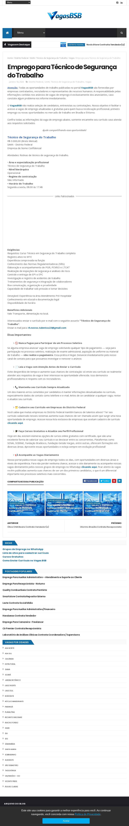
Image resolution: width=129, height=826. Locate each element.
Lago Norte (10, 685)
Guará (8, 674)
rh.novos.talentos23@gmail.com (47, 327)
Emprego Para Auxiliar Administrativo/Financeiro (29, 609)
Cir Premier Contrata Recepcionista (22, 628)
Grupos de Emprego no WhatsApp (23, 549)
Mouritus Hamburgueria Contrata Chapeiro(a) (98, 510)
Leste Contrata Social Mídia (18, 602)
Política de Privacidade (88, 814)
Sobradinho (10, 754)
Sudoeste (9, 760)
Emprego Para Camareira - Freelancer (23, 622)
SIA (6, 733)
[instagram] (117, 3)
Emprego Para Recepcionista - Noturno (24, 583)
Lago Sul (9, 690)
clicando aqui (15, 422)
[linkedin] (121, 3)
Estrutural (10, 664)
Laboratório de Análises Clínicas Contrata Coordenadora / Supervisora (41, 634)
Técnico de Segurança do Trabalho (51, 58)
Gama (7, 669)
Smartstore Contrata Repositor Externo (24, 596)
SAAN (32, 58)
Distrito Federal (67, 44)
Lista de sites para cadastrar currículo (26, 553)
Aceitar (66, 821)
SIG (6, 738)
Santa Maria (10, 749)
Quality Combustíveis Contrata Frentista (25, 590)
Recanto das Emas (13, 717)
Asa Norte (9, 648)
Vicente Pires (11, 781)
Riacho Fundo (11, 722)
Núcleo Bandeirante (14, 701)
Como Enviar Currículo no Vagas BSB (24, 560)
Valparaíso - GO (12, 776)
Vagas (71, 58)
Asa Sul (8, 653)
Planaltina (10, 712)
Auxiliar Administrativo (58, 500)
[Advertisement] (65, 222)
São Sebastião (11, 765)
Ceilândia (9, 659)
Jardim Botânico (13, 680)
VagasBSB (87, 87)
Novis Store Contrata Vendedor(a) (97, 44)
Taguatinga (10, 770)
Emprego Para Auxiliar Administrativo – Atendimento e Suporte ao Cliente (64, 508)
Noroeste (9, 696)
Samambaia (10, 744)
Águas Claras (11, 786)
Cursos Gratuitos (13, 556)
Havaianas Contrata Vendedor (19, 615)
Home (10, 58)
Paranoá (9, 706)
